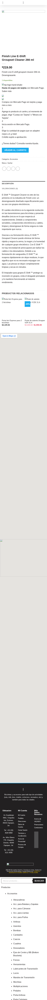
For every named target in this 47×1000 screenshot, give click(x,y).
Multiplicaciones (20, 986)
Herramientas (19, 964)
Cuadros (17, 944)
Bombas (17, 930)
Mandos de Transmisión (24, 977)
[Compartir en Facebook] (9, 169)
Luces (16, 973)
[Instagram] (36, 838)
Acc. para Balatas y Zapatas (25, 904)
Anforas (16, 922)
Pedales (17, 991)
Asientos (17, 926)
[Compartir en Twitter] (13, 169)
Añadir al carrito (15, 150)
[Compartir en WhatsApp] (4, 169)
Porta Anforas (19, 995)
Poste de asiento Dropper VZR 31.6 (35, 322)
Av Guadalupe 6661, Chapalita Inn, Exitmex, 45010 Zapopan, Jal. (8, 820)
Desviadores (19, 948)
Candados (18, 935)
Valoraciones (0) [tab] (10, 189)
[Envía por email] (18, 169)
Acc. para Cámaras (21, 908)
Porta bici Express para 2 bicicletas (12, 322)
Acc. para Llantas (21, 913)
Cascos (16, 939)
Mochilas (17, 982)
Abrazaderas (19, 900)
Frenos (16, 960)
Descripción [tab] (8, 184)
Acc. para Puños (20, 917)
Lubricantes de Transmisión (25, 969)
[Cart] (39, 2)
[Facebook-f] (36, 834)
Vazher (9, 163)
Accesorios (14, 159)
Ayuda (35, 143)
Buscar (39, 881)
